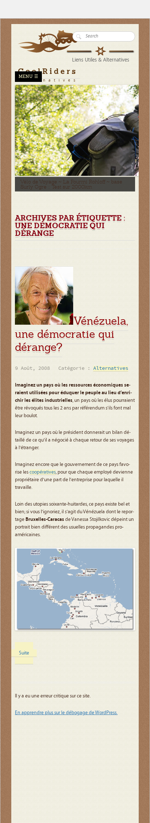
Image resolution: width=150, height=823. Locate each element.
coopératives (42, 472)
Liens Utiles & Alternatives (100, 60)
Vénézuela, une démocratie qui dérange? (71, 334)
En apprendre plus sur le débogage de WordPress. (66, 712)
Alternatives (110, 368)
